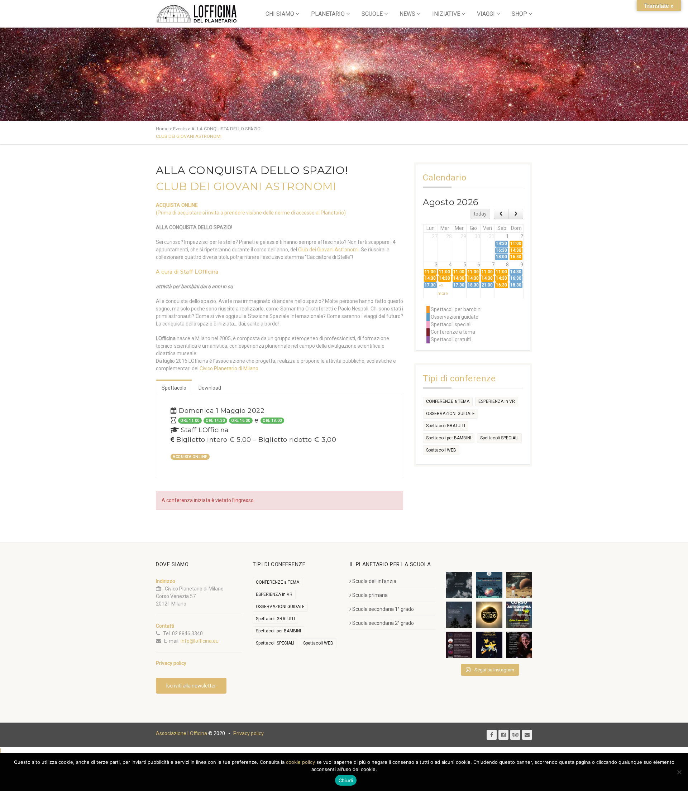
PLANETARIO (328, 13)
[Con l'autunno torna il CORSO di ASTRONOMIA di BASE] (519, 615)
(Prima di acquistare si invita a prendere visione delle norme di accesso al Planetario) (251, 213)
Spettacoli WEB (441, 450)
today (480, 214)
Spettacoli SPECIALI (499, 437)
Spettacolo (174, 388)
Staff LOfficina (199, 272)
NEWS (407, 13)
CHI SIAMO (280, 13)
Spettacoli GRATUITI (445, 425)
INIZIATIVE (446, 13)
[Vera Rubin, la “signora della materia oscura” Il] (519, 645)
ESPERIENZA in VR (496, 401)
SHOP (519, 13)
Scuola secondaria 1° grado (383, 609)
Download (210, 388)
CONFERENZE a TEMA (447, 401)
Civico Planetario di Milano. (229, 368)
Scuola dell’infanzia (374, 581)
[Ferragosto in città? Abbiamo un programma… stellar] (489, 585)
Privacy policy (248, 733)
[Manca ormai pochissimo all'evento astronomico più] (489, 615)
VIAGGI (486, 13)
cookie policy (300, 762)
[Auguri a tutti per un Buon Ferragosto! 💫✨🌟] (459, 585)
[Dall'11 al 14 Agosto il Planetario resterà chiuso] (519, 585)
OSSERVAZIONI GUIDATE (450, 413)
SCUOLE (372, 13)
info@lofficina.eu (200, 641)
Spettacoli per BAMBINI (448, 437)
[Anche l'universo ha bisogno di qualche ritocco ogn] (489, 645)
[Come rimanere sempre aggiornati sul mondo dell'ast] (459, 645)
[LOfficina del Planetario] (196, 14)
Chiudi (346, 780)
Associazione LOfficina (181, 733)
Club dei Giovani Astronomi (328, 249)
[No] (679, 772)
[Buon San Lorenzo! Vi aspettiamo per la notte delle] (459, 615)
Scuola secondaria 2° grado (383, 623)
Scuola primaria (370, 595)
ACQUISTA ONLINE (177, 205)
